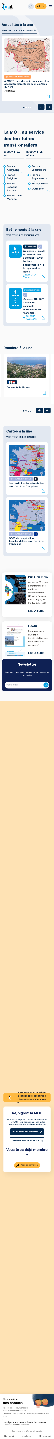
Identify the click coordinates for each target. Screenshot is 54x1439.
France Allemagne (13, 168)
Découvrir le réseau (34, 154)
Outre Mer (38, 189)
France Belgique (12, 177)
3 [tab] (28, 108)
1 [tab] (23, 108)
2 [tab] (25, 108)
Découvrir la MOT (11, 154)
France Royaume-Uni (40, 177)
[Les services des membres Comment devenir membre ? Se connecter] (41, 6)
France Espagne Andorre (12, 187)
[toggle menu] (50, 6)
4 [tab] (30, 108)
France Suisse (40, 184)
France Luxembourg (39, 168)
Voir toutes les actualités (19, 31)
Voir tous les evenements (22, 236)
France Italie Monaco (14, 198)
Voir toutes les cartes (21, 437)
